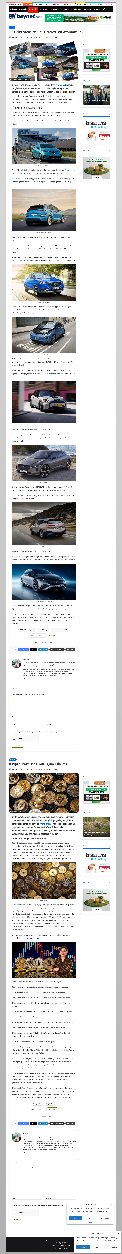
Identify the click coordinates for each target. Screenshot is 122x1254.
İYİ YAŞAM (64, 9)
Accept (83, 1247)
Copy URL (52, 635)
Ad (12, 716)
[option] (96, 95)
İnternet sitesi (48, 724)
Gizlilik (97, 1250)
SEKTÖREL (88, 9)
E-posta (14, 724)
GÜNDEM (13, 9)
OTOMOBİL (33, 9)
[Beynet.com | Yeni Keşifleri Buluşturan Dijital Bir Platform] (25, 16)
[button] (118, 1233)
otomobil (62, 84)
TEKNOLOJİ (23, 9)
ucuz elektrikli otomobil (60, 630)
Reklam (57, 1245)
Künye (53, 1245)
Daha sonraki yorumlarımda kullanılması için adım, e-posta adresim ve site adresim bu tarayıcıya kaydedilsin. (38, 732)
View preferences (112, 1247)
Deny (97, 1247)
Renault (68, 170)
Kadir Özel (14, 37)
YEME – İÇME (44, 9)
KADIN (97, 9)
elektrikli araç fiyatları (27, 630)
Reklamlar (97, 155)
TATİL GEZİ (55, 9)
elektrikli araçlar (43, 630)
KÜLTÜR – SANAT (77, 9)
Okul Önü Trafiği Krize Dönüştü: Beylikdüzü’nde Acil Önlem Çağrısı (49, 4)
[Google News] (47, 642)
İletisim (62, 1245)
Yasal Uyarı (67, 1245)
